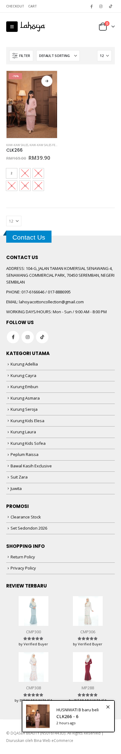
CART (32, 6)
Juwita (16, 488)
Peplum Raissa (24, 454)
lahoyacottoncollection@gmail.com (51, 302)
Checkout (15, 6)
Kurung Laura (23, 432)
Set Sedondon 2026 (29, 528)
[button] (12, 26)
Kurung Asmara (25, 398)
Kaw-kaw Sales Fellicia (46, 145)
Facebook (13, 337)
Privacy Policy (23, 568)
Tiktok (42, 337)
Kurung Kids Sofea (28, 443)
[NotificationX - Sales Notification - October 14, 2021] (68, 716)
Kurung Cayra (23, 375)
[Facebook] (91, 6)
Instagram (27, 337)
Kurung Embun (24, 386)
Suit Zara (19, 477)
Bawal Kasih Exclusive (31, 466)
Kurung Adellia (24, 364)
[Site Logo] (33, 26)
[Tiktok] (110, 6)
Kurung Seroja (24, 409)
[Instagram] (101, 6)
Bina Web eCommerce (53, 740)
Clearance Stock (26, 517)
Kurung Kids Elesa (27, 420)
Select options (46, 81)
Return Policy (23, 557)
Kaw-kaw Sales (17, 145)
